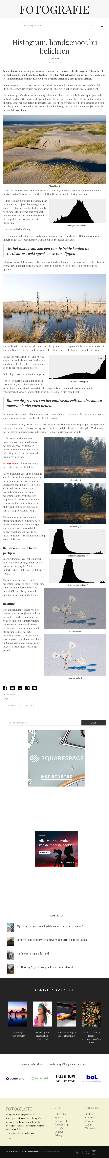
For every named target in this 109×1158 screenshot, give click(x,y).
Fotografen (60, 1114)
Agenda (59, 1117)
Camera (89, 1117)
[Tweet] (20, 688)
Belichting (26, 705)
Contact (59, 1131)
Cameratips (10, 705)
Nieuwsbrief (61, 1121)
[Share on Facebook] (5, 688)
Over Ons (59, 1128)
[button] (102, 26)
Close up (89, 1121)
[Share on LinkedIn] (12, 688)
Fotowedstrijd (62, 1124)
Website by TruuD (53, 1151)
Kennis (88, 1124)
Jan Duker (54, 59)
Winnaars (90, 1128)
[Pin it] (27, 688)
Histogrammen (11, 463)
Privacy (58, 1135)
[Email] (34, 688)
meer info (10, 1139)
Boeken (89, 1114)
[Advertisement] (56, 809)
